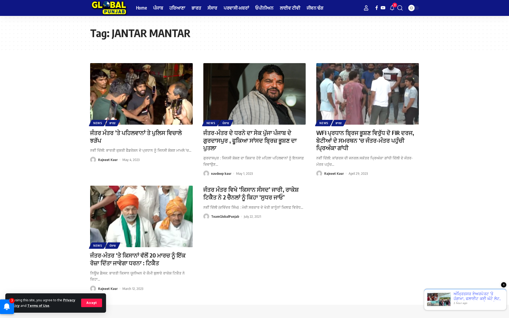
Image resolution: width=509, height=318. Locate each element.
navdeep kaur (221, 173)
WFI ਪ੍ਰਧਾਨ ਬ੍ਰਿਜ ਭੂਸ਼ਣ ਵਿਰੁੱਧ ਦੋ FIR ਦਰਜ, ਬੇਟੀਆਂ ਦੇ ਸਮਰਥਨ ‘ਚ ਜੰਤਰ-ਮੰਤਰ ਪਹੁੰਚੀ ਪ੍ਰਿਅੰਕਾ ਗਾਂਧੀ (365, 140)
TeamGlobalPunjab (225, 216)
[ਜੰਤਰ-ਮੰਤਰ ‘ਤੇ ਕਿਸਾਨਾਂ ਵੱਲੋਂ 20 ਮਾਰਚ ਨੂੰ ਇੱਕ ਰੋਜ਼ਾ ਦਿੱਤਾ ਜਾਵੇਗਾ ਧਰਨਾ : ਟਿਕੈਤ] (141, 216)
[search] (400, 7)
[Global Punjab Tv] (109, 8)
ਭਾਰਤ (112, 123)
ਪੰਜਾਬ (225, 123)
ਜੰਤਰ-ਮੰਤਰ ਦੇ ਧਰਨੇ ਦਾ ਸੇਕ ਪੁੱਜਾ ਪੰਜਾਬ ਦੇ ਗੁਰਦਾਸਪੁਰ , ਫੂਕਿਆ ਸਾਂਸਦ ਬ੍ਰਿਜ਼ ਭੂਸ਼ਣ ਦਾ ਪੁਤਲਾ (250, 140)
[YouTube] (383, 7)
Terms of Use (38, 305)
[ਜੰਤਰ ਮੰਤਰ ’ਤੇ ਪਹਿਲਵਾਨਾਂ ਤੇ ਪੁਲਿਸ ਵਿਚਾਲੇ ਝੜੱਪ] (141, 94)
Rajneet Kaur (108, 160)
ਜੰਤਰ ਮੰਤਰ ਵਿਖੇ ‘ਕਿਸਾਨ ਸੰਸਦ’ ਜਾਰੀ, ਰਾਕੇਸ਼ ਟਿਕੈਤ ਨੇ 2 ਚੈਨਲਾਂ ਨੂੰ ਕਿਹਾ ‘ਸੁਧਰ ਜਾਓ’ (251, 193)
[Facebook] (376, 7)
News (97, 123)
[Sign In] (366, 8)
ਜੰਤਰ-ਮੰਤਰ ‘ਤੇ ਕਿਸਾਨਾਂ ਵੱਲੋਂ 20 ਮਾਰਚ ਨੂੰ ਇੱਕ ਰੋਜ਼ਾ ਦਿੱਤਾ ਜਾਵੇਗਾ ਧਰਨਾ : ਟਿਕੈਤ (138, 259)
